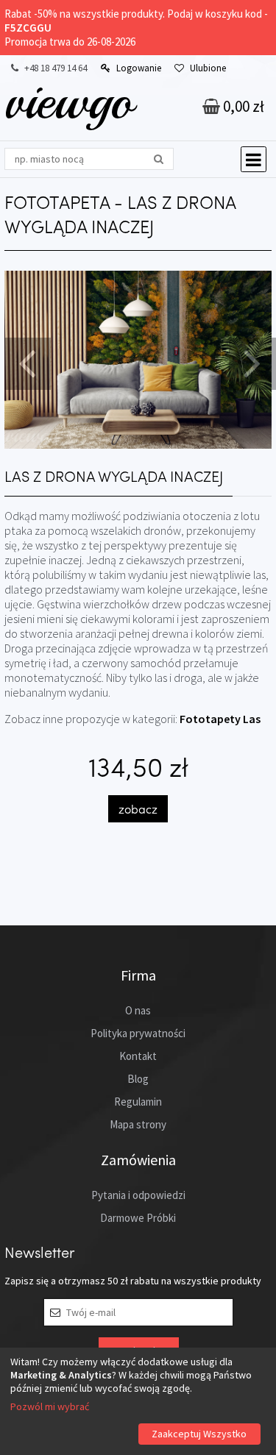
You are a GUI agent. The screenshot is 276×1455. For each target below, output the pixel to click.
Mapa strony (138, 1124)
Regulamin (138, 1102)
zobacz (138, 809)
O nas (138, 1010)
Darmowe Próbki (138, 1218)
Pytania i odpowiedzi (138, 1195)
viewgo (68, 100)
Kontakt (138, 1056)
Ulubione (208, 68)
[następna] (250, 362)
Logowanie (138, 68)
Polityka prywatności (138, 1033)
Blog (138, 1079)
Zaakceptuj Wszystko (199, 1433)
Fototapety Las (220, 718)
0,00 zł (242, 106)
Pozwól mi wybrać (49, 1406)
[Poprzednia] (25, 362)
